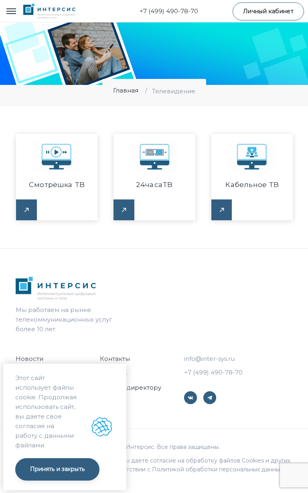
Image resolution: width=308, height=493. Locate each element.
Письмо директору (130, 387)
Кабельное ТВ (251, 184)
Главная (125, 90)
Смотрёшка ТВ (57, 184)
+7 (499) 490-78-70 (169, 11)
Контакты (115, 358)
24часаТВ (154, 184)
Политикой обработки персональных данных (217, 469)
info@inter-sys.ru (209, 358)
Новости (29, 358)
